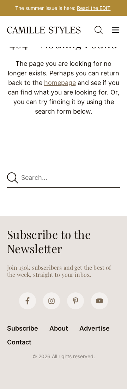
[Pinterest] (75, 300)
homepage (60, 82)
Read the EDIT (93, 8)
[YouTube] (99, 300)
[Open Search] (98, 30)
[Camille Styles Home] (44, 30)
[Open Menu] (115, 30)
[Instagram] (51, 300)
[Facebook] (27, 300)
